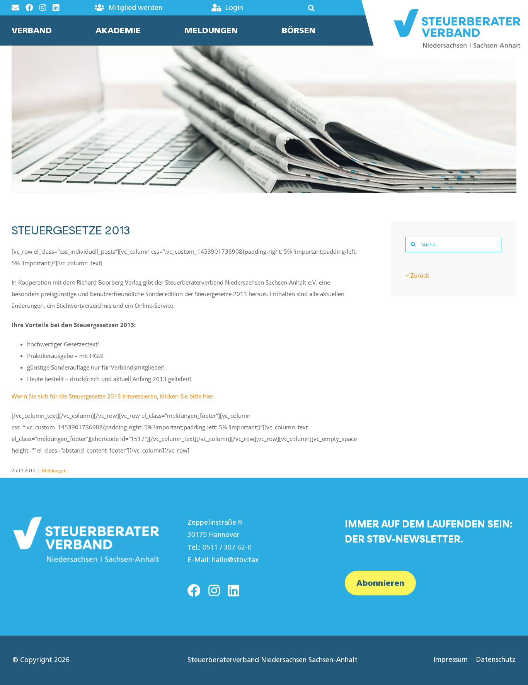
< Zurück (417, 275)
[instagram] (214, 590)
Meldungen (54, 470)
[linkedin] (233, 590)
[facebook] (194, 590)
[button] (292, 8)
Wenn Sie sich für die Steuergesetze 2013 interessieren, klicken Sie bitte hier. (113, 396)
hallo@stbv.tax (235, 560)
